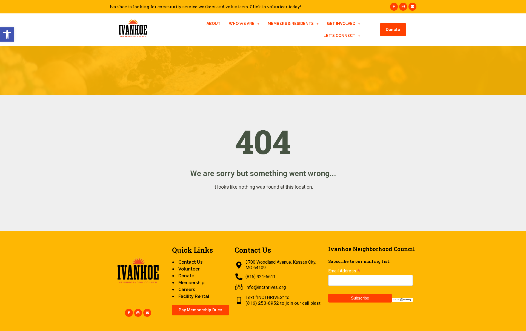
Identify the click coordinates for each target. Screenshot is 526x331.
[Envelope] (412, 7)
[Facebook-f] (394, 7)
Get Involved (341, 23)
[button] (7, 34)
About (214, 23)
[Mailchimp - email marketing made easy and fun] (402, 299)
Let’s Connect (339, 35)
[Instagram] (403, 7)
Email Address (344, 271)
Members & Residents (291, 23)
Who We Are (242, 23)
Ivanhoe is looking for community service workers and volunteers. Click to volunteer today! (205, 6)
